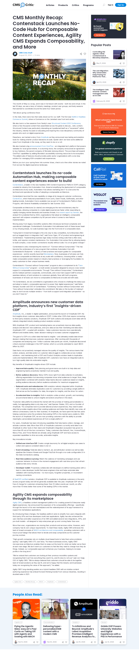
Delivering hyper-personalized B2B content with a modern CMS (52, 630)
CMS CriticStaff (25, 53)
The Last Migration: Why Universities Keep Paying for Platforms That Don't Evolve (100, 75)
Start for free (100, 209)
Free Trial (109, 159)
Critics (75, 5)
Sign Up (121, 5)
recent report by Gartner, (69, 212)
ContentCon (17, 199)
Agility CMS (17, 503)
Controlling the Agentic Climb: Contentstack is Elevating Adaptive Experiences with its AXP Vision (101, 57)
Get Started (99, 35)
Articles (50, 5)
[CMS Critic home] (23, 4)
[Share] (81, 54)
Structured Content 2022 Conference (66, 123)
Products (63, 5)
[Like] (85, 54)
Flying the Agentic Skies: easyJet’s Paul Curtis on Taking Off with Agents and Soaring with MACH (25, 631)
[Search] (104, 5)
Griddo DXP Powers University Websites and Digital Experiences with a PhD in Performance (111, 631)
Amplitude (45, 137)
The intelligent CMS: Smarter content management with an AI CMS (101, 93)
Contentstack (18, 185)
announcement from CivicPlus (41, 146)
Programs (88, 5)
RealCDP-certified (21, 479)
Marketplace (49, 254)
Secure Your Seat (108, 132)
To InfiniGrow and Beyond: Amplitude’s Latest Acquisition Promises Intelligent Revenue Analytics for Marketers (83, 633)
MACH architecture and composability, (49, 530)
